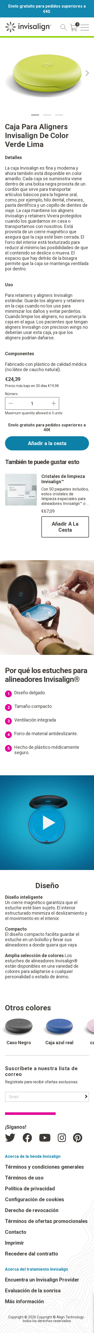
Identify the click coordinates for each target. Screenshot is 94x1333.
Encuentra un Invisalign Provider (42, 1280)
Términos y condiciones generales (44, 1167)
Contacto (15, 1232)
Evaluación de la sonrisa (33, 1291)
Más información (24, 1301)
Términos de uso (24, 1178)
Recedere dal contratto (31, 1254)
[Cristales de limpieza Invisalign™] (21, 504)
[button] (84, 27)
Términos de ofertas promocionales (46, 1221)
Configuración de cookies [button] (34, 1199)
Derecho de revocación (31, 1210)
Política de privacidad (30, 1189)
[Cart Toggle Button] (73, 27)
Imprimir (14, 1243)
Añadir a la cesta (47, 443)
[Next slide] (87, 73)
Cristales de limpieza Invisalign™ (63, 479)
